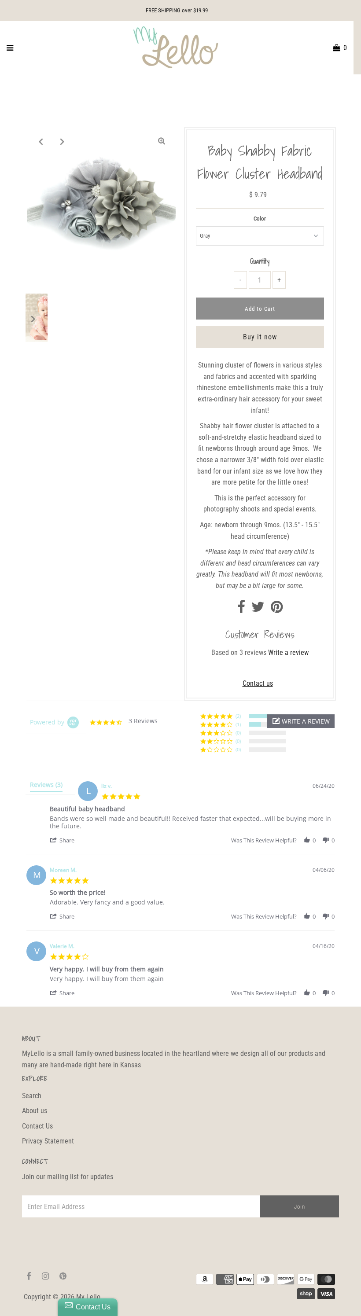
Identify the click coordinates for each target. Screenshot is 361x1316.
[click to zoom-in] (161, 141)
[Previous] (41, 141)
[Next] (62, 141)
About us (34, 1110)
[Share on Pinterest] (277, 609)
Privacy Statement (48, 1141)
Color (260, 218)
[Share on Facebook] (241, 609)
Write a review (288, 652)
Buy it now (260, 337)
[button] (301, 721)
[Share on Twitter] (258, 609)
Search (31, 1096)
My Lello (88, 1297)
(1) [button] (238, 724)
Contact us (258, 683)
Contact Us (37, 1126)
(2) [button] (238, 716)
